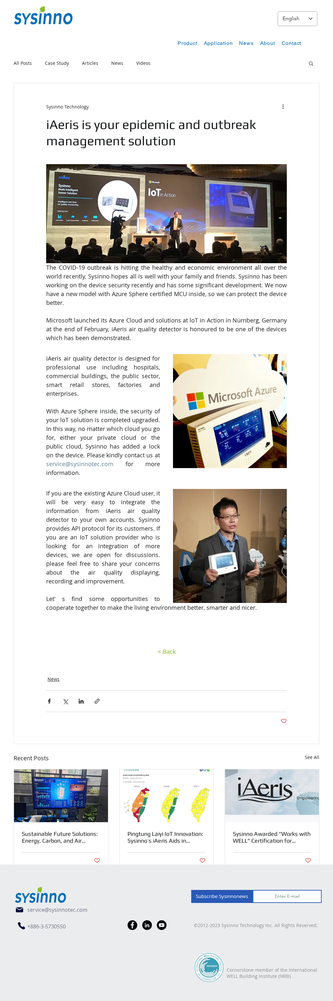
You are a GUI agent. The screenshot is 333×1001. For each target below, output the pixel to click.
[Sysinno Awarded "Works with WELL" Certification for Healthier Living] (272, 795)
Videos (143, 63)
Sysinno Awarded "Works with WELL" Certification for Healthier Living (272, 837)
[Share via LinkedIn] (81, 701)
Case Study (57, 63)
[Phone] (21, 926)
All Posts (23, 63)
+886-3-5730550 (46, 926)
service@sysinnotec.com (57, 909)
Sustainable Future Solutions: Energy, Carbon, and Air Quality (60, 837)
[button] (187, 43)
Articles (90, 63)
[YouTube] (161, 925)
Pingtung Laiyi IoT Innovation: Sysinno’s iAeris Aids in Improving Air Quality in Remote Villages (165, 837)
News (117, 63)
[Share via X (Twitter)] (65, 701)
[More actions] (283, 106)
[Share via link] (97, 701)
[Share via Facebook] (49, 701)
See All (312, 757)
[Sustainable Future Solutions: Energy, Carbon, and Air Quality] (61, 795)
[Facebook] (132, 925)
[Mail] (19, 910)
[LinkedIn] (147, 925)
